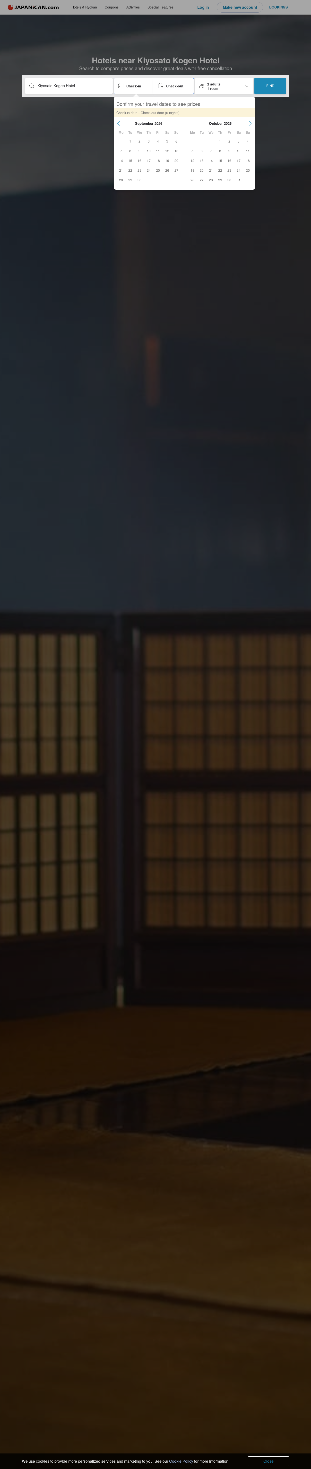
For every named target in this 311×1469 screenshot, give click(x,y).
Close (268, 1461)
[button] (118, 123)
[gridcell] (130, 141)
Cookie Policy (181, 1461)
